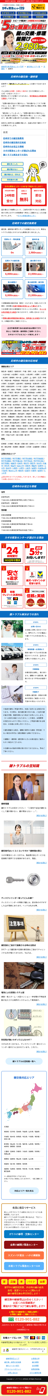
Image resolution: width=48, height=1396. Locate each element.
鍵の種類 (35, 1362)
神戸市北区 (28, 461)
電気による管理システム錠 (12, 992)
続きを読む (41, 815)
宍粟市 (33, 470)
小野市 (21, 468)
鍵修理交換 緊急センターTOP (12, 67)
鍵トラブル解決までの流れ (15, 154)
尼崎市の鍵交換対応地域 (14, 142)
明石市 (26, 463)
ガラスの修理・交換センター (24, 1234)
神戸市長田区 (39, 458)
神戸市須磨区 (6, 461)
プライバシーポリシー (12, 1369)
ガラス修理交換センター (27, 215)
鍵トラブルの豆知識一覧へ (24, 1061)
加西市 (34, 468)
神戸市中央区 (39, 461)
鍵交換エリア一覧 (33, 67)
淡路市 (27, 470)
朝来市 (20, 470)
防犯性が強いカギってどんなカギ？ (16, 1039)
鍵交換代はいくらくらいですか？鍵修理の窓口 (21, 850)
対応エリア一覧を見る (24, 1190)
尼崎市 (19, 463)
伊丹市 (6, 465)
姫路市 (13, 463)
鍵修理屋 (5, 803)
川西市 (14, 468)
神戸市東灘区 (6, 458)
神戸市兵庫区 (27, 458)
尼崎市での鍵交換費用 (13, 138)
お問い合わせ (13, 1373)
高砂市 (8, 468)
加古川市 (20, 465)
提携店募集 (35, 1369)
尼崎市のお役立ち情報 (13, 146)
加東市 (40, 470)
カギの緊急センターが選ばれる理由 (19, 150)
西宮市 (32, 463)
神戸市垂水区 (18, 461)
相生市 (13, 465)
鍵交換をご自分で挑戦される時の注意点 (18, 945)
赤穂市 (27, 465)
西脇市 (34, 465)
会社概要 (35, 1366)
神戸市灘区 (17, 458)
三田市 (27, 468)
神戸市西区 (5, 463)
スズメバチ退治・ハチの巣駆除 (24, 1255)
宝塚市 (40, 465)
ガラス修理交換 (35, 1373)
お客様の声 (35, 1359)
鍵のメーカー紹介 (12, 1366)
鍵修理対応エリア (12, 1359)
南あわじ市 (13, 470)
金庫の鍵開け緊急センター (24, 1244)
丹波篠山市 (42, 468)
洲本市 (39, 463)
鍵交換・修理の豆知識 (12, 1362)
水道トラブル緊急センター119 (24, 1266)
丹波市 (4, 470)
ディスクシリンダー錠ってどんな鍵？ (17, 898)
